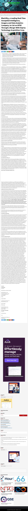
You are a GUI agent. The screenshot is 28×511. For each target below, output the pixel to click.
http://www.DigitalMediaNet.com (5, 423)
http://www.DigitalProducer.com (5, 420)
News (1, 491)
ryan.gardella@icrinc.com (4, 294)
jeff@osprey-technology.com (5, 317)
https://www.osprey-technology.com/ (6, 137)
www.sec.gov (9, 135)
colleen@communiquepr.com (5, 300)
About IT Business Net (4, 432)
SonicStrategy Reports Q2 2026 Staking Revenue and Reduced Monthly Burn (10, 443)
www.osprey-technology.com (13, 187)
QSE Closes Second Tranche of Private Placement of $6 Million (6, 503)
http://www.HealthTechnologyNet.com (6, 427)
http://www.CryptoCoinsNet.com (5, 425)
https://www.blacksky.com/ (11, 136)
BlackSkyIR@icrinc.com (4, 292)
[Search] (26, 12)
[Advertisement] (14, 7)
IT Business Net (14, 3)
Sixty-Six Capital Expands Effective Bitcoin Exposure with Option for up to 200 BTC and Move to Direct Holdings (14, 440)
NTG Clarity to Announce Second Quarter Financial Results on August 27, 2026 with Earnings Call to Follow (13, 442)
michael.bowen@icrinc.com (5, 293)
